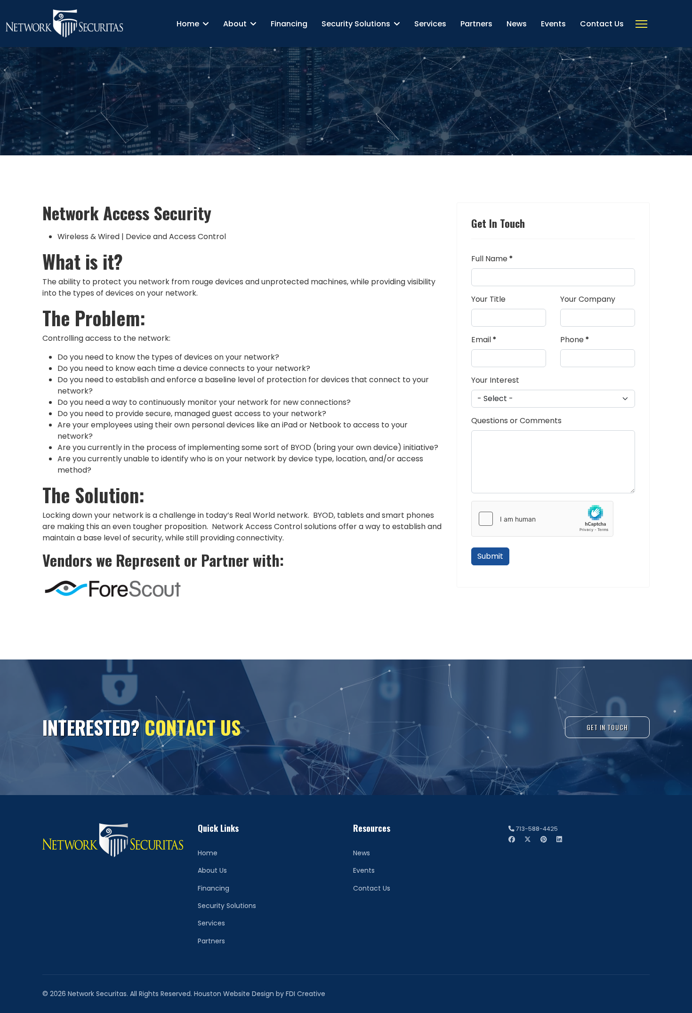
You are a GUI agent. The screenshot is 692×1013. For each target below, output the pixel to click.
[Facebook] (511, 839)
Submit (490, 556)
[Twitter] (527, 839)
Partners (476, 23)
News (517, 23)
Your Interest (495, 380)
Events (553, 23)
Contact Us (602, 23)
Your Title (488, 299)
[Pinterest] (543, 839)
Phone (574, 339)
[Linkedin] (559, 839)
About (235, 23)
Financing (289, 23)
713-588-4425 (537, 829)
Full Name (492, 258)
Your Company (587, 299)
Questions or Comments (516, 420)
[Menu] (641, 24)
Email (484, 339)
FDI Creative (305, 993)
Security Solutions (356, 23)
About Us (212, 870)
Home (188, 23)
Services (430, 23)
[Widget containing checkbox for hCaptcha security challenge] (542, 519)
